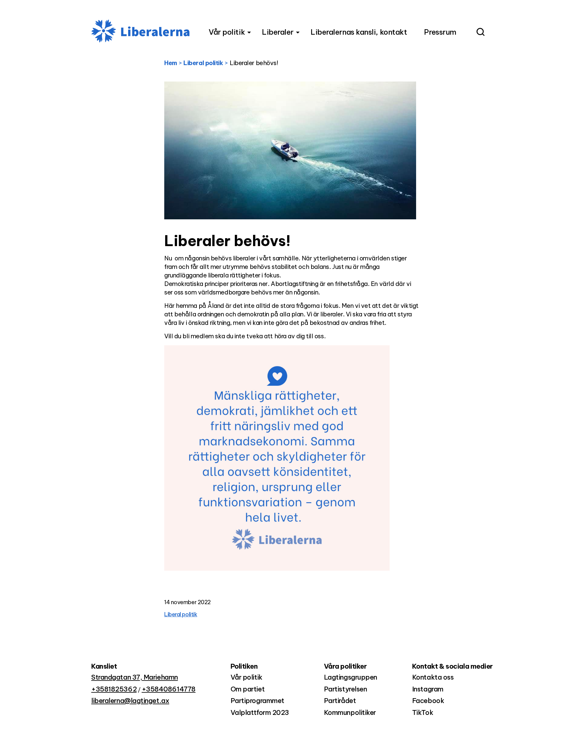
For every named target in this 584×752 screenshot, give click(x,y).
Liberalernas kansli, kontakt (359, 32)
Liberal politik (180, 614)
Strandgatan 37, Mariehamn (134, 677)
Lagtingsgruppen (350, 677)
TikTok (422, 712)
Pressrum (440, 32)
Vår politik (227, 32)
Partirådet (340, 700)
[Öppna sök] (480, 32)
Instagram (427, 689)
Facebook (428, 700)
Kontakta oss (433, 677)
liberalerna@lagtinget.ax (130, 700)
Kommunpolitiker (350, 712)
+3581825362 (114, 689)
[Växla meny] (249, 32)
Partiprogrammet (257, 700)
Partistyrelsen (345, 689)
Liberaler (278, 32)
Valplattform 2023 (260, 712)
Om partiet (248, 689)
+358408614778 (169, 689)
